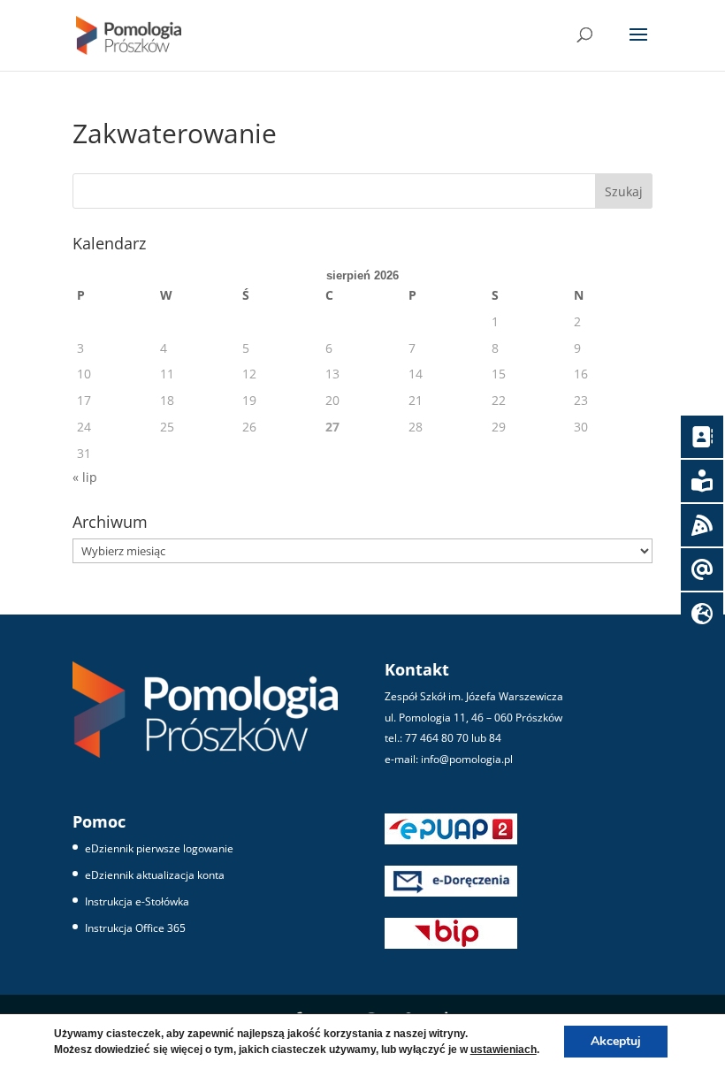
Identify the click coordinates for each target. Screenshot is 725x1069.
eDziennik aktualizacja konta (155, 874)
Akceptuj (616, 1041)
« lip (84, 477)
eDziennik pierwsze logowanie (159, 848)
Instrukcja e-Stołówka (137, 901)
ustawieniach (503, 1049)
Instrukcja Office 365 (135, 927)
